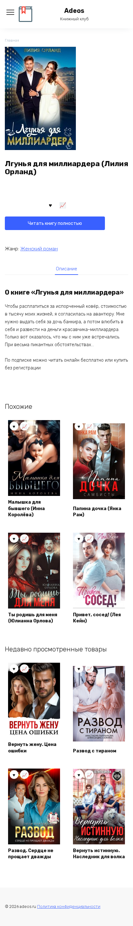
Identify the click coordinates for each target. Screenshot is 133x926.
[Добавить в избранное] (50, 204)
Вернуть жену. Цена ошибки (32, 748)
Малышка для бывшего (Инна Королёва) (26, 508)
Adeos (74, 11)
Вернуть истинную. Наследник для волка (99, 854)
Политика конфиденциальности (68, 906)
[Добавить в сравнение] (62, 204)
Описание (66, 269)
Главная (12, 40)
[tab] (66, 269)
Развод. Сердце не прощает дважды (30, 854)
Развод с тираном (94, 751)
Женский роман (39, 249)
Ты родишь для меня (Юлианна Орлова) (32, 618)
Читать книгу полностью (55, 223)
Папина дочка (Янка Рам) (97, 512)
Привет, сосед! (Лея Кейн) (97, 618)
